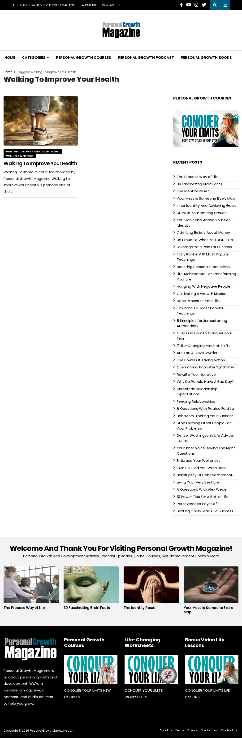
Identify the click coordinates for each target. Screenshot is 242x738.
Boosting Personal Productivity (203, 266)
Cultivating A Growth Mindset (202, 293)
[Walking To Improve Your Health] (41, 120)
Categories (33, 57)
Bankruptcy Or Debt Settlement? (205, 474)
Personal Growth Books (206, 57)
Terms (179, 730)
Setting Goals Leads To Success (205, 511)
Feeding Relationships (196, 401)
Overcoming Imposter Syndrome (205, 367)
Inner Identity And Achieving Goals (206, 205)
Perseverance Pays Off (197, 503)
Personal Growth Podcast (146, 57)
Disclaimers (209, 730)
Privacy (192, 730)
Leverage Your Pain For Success (204, 246)
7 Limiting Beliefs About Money (203, 232)
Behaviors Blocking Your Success (205, 415)
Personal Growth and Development (33, 151)
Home (9, 57)
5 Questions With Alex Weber (202, 489)
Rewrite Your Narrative (196, 374)
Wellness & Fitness (19, 156)
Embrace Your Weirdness (198, 460)
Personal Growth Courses (83, 57)
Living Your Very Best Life (198, 482)
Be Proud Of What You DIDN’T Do (205, 239)
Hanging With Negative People (203, 286)
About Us (89, 5)
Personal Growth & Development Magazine (44, 5)
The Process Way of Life (198, 176)
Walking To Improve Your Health (40, 163)
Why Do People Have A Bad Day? (205, 381)
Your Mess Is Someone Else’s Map (206, 198)
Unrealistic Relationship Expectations (197, 391)
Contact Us (111, 5)
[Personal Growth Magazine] (30, 649)
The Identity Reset (193, 191)
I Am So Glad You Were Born (201, 467)
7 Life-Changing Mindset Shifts (203, 345)
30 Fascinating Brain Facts (199, 183)
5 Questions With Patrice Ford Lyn (206, 408)
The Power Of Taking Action (201, 360)
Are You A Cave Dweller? (198, 352)
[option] (31, 589)
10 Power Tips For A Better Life (203, 496)
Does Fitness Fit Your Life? (199, 300)
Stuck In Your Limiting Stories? (202, 212)
